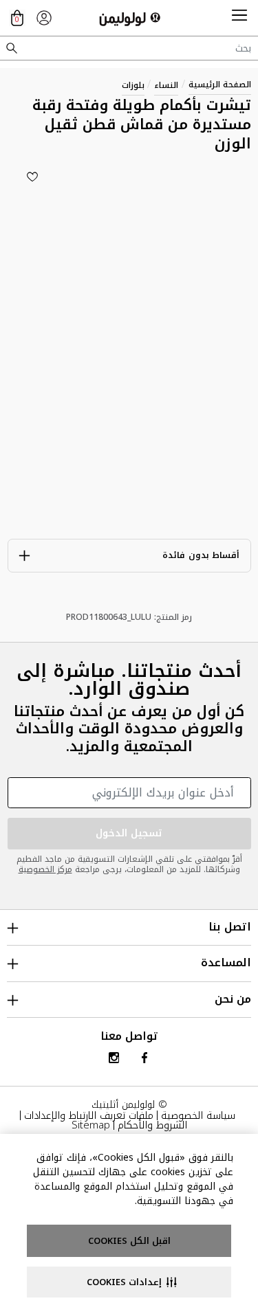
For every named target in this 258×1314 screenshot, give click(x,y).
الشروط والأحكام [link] (152, 1125)
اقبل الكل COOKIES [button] (129, 1240)
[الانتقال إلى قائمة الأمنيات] (32, 176)
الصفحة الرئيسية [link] (220, 84)
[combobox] (129, 48)
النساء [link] (166, 85)
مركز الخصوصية (45, 869)
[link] (44, 17)
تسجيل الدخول (129, 833)
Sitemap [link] (91, 1125)
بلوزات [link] (133, 85)
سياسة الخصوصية (198, 1115)
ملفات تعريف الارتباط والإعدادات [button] (88, 1115)
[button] (239, 18)
